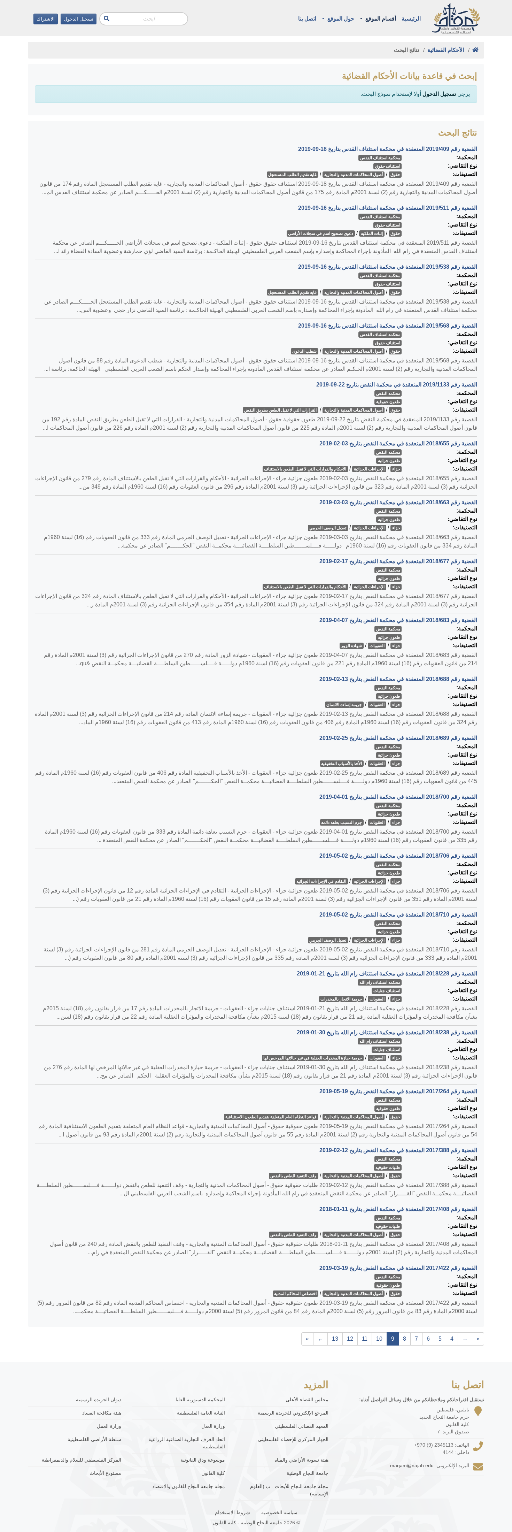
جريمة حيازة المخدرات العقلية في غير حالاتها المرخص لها (312, 1058)
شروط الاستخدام (232, 1512)
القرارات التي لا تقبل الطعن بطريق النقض (280, 410)
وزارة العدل (213, 1426)
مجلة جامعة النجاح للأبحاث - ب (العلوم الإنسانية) (289, 1490)
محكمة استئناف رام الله (379, 982)
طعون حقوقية (388, 401)
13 (335, 1339)
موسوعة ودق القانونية (202, 1460)
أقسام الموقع (380, 19)
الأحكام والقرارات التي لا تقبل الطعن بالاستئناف (305, 469)
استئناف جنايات (386, 990)
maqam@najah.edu (412, 1465)
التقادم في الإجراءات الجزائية (321, 881)
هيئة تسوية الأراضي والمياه (301, 1460)
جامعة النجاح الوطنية (307, 1473)
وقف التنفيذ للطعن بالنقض (293, 1175)
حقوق (395, 174)
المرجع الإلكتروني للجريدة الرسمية (293, 1413)
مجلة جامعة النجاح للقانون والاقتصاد (188, 1486)
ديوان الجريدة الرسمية (98, 1399)
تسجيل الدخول (78, 19)
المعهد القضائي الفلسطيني (301, 1426)
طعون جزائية (389, 460)
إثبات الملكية (372, 233)
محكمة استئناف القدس (380, 157)
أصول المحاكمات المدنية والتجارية (353, 174)
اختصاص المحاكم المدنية (295, 1293)
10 (379, 1339)
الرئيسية (411, 19)
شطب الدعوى (304, 351)
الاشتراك (46, 19)
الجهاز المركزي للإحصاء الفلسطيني (293, 1439)
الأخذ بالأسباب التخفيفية (341, 763)
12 (350, 1339)
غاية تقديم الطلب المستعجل (292, 174)
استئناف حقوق (387, 166)
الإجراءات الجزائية (369, 469)
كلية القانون (213, 1473)
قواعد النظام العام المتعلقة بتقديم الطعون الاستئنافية (271, 1116)
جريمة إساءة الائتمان (344, 704)
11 (364, 1339)
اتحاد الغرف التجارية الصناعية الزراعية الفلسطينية (186, 1443)
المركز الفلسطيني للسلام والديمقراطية (81, 1460)
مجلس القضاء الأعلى (307, 1399)
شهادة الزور (351, 645)
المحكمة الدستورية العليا (200, 1399)
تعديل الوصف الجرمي (327, 528)
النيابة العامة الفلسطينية (201, 1413)
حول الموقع (340, 19)
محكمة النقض (388, 393)
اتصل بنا (307, 19)
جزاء (396, 469)
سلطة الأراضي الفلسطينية (94, 1439)
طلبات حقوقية (387, 1167)
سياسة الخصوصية (279, 1512)
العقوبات (377, 645)
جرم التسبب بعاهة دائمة (341, 822)
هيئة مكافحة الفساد (101, 1413)
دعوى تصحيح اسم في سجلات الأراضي (320, 233)
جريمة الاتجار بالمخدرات (341, 999)
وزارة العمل (109, 1426)
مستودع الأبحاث (105, 1473)
